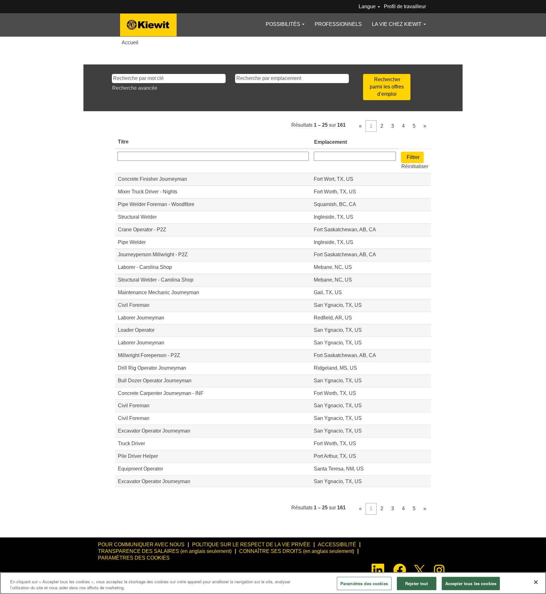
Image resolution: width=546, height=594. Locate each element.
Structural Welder (137, 217)
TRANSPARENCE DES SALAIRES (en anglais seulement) (165, 551)
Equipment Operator (140, 468)
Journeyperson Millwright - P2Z (153, 254)
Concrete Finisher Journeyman (152, 179)
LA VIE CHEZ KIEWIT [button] (397, 24)
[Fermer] (536, 582)
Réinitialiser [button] (414, 166)
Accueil (130, 42)
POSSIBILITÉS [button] (283, 24)
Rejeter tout (416, 583)
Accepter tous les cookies (470, 583)
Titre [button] (123, 141)
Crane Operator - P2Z (142, 229)
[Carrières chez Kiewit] (148, 25)
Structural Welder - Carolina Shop (155, 279)
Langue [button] (368, 6)
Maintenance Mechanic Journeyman (158, 292)
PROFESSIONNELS (338, 24)
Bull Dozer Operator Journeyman (154, 380)
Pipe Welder (132, 242)
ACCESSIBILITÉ (337, 544)
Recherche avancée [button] (134, 88)
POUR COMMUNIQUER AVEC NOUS (141, 544)
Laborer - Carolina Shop (145, 267)
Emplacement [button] (330, 142)
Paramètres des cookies (364, 583)
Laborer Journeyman (141, 317)
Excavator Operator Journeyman (154, 430)
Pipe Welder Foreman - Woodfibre (156, 204)
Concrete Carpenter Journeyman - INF (160, 393)
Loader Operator (136, 330)
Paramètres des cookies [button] (134, 558)
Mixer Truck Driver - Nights (147, 191)
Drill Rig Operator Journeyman (152, 368)
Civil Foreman (133, 305)
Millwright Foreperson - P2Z (149, 355)
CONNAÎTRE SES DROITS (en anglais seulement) (296, 551)
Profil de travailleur (405, 6)
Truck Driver (131, 443)
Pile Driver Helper (138, 456)
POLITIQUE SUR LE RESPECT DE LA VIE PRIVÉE (251, 544)
